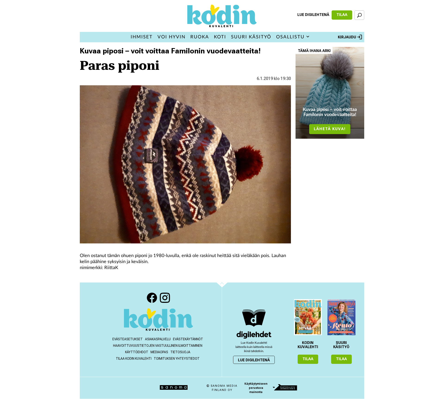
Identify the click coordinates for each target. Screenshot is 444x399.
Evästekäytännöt (188, 339)
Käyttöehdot (136, 352)
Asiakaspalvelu (158, 339)
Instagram (165, 298)
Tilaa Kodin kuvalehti (133, 358)
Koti (220, 37)
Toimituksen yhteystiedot (177, 358)
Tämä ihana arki (314, 51)
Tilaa (341, 14)
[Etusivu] (158, 320)
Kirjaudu (347, 37)
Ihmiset (142, 37)
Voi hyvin (171, 37)
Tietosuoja (180, 352)
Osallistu (290, 37)
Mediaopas (159, 352)
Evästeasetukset (127, 339)
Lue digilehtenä (313, 14)
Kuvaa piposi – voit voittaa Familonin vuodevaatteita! (170, 50)
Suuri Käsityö (251, 37)
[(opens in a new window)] (254, 335)
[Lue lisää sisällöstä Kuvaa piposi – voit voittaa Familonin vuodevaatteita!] (330, 93)
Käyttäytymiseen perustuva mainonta (255, 388)
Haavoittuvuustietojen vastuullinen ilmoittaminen (157, 345)
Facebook (152, 298)
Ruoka (199, 37)
